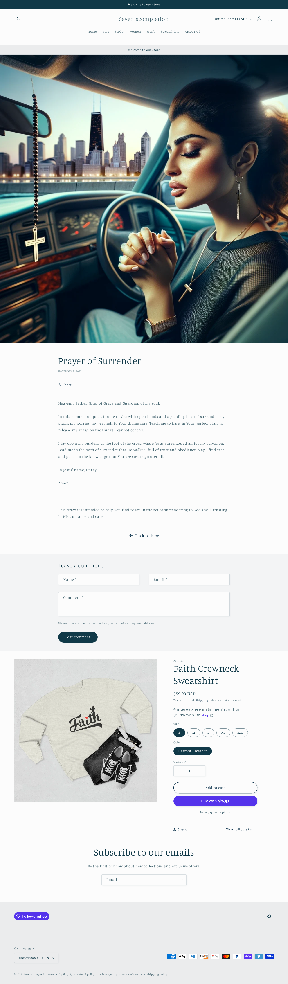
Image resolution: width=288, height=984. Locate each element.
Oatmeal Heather (192, 751)
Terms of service (132, 974)
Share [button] (67, 385)
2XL (240, 732)
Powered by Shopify (60, 974)
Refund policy (86, 974)
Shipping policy (157, 974)
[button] (19, 19)
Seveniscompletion (35, 974)
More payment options (215, 812)
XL (223, 732)
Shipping (202, 700)
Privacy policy (108, 974)
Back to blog (147, 535)
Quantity (179, 761)
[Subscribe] (181, 879)
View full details (239, 829)
